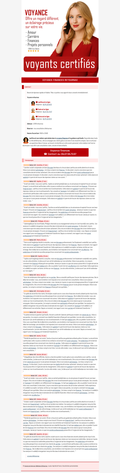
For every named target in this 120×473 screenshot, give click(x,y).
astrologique (40, 170)
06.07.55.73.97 (47, 112)
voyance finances (62, 138)
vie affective (85, 250)
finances (62, 170)
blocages (50, 167)
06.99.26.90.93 (47, 104)
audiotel (25, 177)
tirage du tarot (27, 189)
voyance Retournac (33, 456)
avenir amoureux (70, 210)
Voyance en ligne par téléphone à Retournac (35, 466)
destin (58, 364)
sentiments (63, 303)
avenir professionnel (83, 172)
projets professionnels (72, 252)
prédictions (64, 212)
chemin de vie (86, 315)
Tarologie (63, 191)
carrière (53, 277)
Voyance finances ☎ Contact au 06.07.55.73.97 (60, 152)
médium (42, 266)
